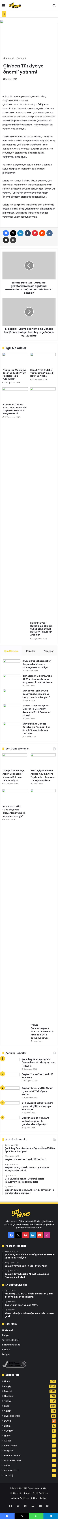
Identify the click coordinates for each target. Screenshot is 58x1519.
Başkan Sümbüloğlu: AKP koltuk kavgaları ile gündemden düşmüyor (35, 1121)
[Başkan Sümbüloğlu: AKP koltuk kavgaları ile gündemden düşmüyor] (10, 1122)
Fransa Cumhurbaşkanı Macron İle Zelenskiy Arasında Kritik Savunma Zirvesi (36, 710)
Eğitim (7, 1425)
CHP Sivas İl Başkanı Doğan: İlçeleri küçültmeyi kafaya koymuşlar (37, 1106)
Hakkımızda (8, 1330)
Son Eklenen (11, 651)
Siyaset (8, 1391)
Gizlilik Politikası (10, 1339)
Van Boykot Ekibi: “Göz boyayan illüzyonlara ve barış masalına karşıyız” (36, 694)
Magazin (8, 1450)
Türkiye (8, 1401)
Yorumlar (48, 651)
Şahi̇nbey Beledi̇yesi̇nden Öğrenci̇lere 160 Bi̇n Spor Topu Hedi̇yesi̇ (38, 1062)
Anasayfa (10, 58)
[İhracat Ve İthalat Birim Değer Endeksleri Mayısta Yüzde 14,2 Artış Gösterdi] (15, 394)
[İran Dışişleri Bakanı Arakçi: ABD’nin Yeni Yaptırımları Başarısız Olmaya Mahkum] (11, 680)
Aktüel (7, 1440)
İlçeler (7, 1435)
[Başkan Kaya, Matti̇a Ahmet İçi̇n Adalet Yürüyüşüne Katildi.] (10, 1092)
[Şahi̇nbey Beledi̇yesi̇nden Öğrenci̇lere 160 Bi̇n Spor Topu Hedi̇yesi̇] (10, 1063)
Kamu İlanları (10, 1445)
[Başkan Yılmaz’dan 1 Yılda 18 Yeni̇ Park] (10, 1078)
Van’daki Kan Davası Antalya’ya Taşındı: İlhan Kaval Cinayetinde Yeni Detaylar (36, 728)
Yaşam (7, 1411)
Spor (6, 1406)
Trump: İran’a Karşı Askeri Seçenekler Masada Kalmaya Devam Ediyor (37, 664)
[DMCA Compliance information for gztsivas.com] (14, 1366)
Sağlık (7, 1465)
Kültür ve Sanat (12, 1455)
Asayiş (7, 1386)
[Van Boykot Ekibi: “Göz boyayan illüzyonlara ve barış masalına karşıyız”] (11, 695)
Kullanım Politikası (11, 1344)
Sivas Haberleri (12, 1415)
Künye (5, 1335)
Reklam (6, 1349)
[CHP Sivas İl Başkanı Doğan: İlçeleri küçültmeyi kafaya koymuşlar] (10, 1107)
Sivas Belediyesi (12, 1460)
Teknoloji (8, 1475)
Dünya (7, 1420)
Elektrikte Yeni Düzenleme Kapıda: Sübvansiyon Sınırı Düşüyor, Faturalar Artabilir (41, 628)
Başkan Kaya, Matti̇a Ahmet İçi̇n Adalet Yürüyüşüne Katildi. (37, 1091)
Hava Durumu (11, 1470)
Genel (7, 1381)
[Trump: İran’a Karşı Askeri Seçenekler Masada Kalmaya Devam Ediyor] (11, 665)
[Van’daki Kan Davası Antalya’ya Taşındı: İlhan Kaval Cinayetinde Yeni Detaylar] (11, 728)
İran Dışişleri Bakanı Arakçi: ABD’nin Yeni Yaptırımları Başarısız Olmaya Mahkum (38, 679)
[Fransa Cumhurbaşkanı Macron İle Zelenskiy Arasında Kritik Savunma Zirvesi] (11, 710)
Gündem (8, 1430)
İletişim (6, 1354)
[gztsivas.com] (20, 5)
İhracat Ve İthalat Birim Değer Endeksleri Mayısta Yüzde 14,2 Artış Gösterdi (14, 409)
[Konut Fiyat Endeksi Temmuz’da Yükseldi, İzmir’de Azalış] (43, 360)
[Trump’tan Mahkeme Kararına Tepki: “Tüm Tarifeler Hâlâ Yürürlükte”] (15, 360)
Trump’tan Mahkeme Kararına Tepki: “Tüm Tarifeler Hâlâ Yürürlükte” (14, 374)
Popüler (30, 651)
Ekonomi (21, 58)
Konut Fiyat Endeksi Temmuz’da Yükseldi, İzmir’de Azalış (42, 372)
